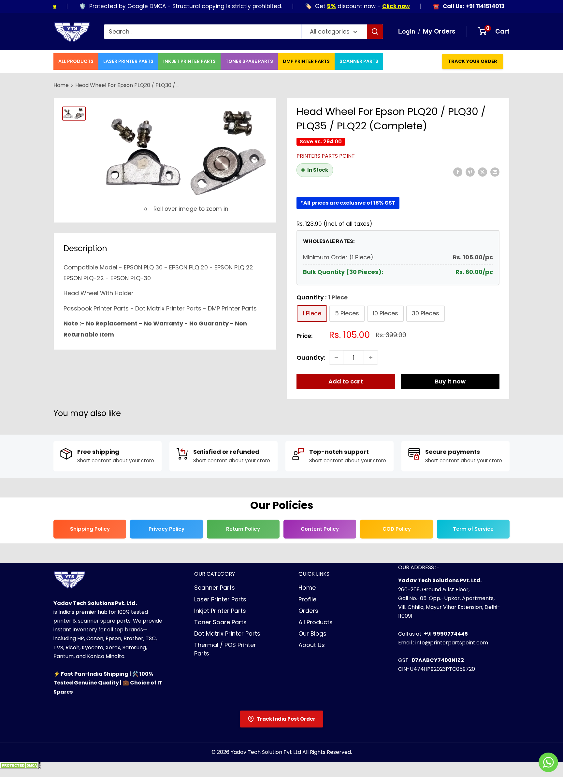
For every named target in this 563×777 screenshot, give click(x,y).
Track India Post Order (286, 718)
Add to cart (345, 381)
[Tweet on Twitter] (482, 171)
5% (318, 6)
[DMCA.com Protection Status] (20, 767)
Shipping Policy (90, 528)
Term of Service (473, 528)
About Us (311, 645)
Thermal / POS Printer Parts (225, 649)
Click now (383, 6)
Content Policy (320, 528)
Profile (307, 599)
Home (61, 85)
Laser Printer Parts (128, 61)
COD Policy (397, 528)
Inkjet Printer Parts (189, 61)
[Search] (375, 31)
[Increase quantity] (371, 357)
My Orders (439, 31)
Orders (308, 611)
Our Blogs (312, 633)
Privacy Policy (166, 528)
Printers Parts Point (325, 156)
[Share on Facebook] (457, 171)
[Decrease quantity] (336, 357)
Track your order (472, 61)
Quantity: (310, 357)
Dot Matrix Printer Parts (227, 633)
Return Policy (243, 528)
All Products (76, 61)
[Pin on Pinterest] (470, 171)
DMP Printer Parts (306, 61)
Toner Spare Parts (249, 61)
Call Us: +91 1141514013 (461, 6)
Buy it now (450, 381)
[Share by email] (494, 171)
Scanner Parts (358, 61)
